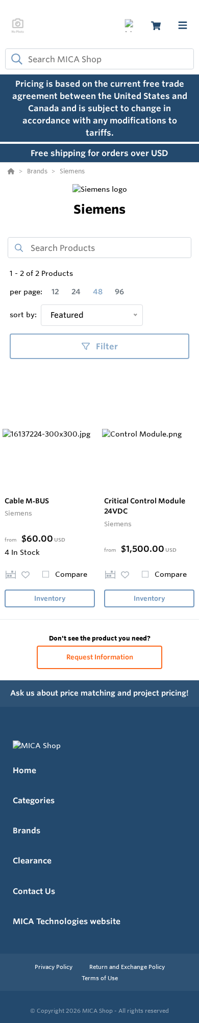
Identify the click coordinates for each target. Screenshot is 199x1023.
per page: (26, 291)
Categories (34, 800)
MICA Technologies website (66, 921)
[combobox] (99, 59)
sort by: (23, 314)
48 (98, 291)
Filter (106, 346)
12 (55, 291)
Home (24, 770)
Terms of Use (100, 978)
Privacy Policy (54, 966)
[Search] (15, 59)
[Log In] (131, 25)
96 (119, 291)
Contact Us (34, 891)
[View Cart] (156, 25)
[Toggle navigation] (183, 25)
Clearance (32, 860)
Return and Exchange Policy (127, 966)
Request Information (99, 657)
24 (76, 291)
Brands (26, 830)
